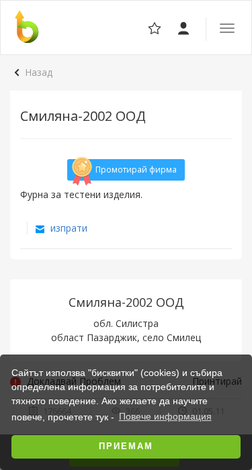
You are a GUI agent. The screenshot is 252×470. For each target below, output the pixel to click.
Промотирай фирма (136, 169)
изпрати (67, 228)
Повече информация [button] (165, 416)
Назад (38, 72)
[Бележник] (184, 27)
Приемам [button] (126, 446)
